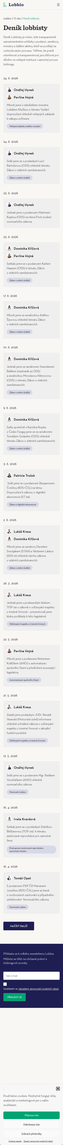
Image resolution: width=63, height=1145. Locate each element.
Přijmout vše (31, 1115)
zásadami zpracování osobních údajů (38, 988)
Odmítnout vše (31, 1124)
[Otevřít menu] (58, 4)
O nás (17, 18)
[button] (58, 1088)
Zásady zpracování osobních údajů (38, 1141)
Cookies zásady (15, 1141)
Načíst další (18, 926)
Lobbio (7, 18)
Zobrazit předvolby (31, 1133)
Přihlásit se (14, 997)
